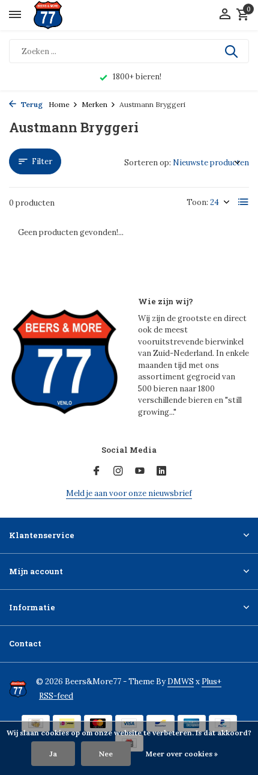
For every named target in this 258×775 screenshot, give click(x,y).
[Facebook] (96, 471)
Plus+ (211, 681)
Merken (94, 104)
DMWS (180, 681)
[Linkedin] (161, 471)
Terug (31, 104)
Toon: (197, 202)
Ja (53, 753)
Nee (106, 753)
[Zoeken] (232, 51)
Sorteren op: (147, 163)
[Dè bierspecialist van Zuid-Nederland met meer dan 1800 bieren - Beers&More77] (58, 15)
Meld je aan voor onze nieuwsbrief (129, 493)
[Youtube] (140, 471)
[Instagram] (118, 471)
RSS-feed (56, 696)
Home (59, 104)
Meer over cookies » (182, 753)
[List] (243, 202)
